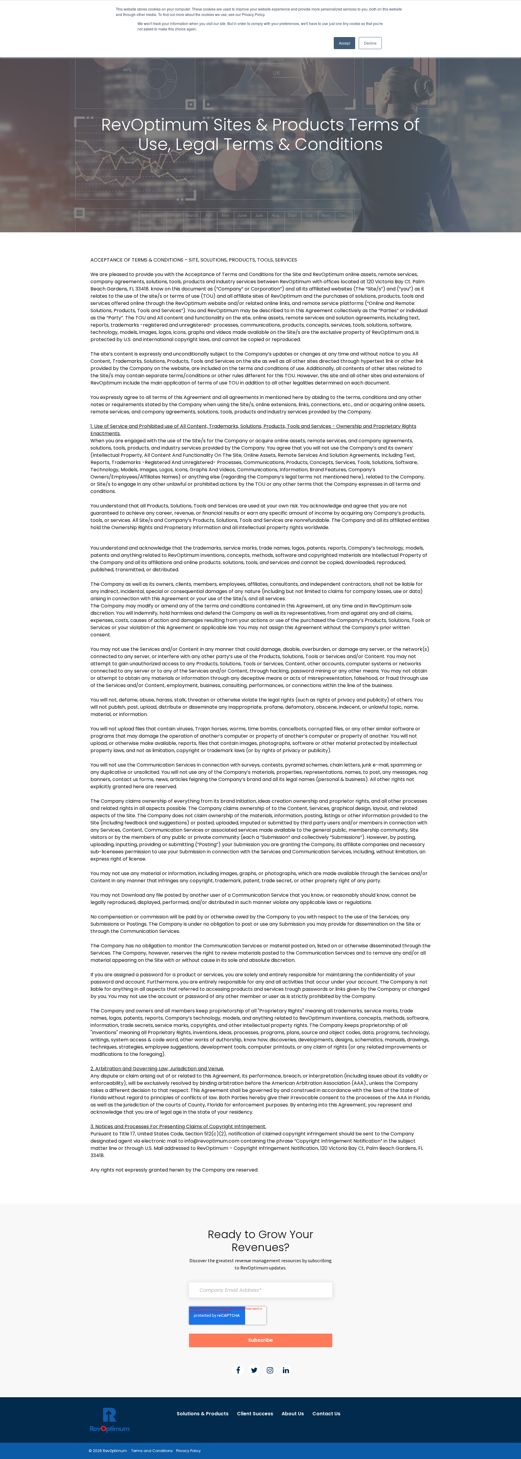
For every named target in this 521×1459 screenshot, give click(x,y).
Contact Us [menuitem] (326, 1413)
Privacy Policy (188, 1450)
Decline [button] (370, 42)
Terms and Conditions (152, 1450)
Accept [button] (344, 42)
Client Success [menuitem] (255, 1413)
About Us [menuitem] (293, 1413)
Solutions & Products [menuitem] (203, 1413)
